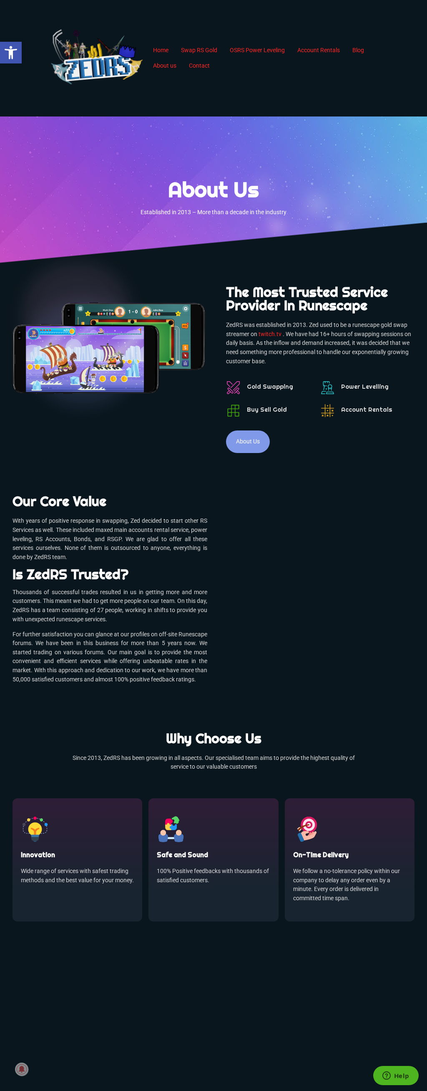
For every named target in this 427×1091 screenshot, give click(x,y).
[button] (11, 52)
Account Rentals (318, 50)
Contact (199, 65)
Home (160, 50)
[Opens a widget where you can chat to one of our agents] (396, 1076)
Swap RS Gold (199, 50)
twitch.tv (270, 334)
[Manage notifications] (21, 1069)
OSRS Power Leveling (257, 50)
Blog (358, 50)
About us (164, 65)
